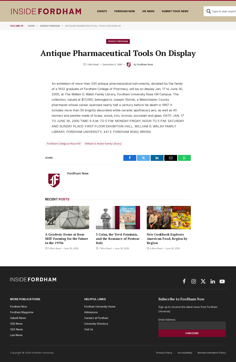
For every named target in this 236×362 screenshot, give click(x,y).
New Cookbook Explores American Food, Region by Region (167, 238)
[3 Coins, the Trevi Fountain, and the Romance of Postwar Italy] (118, 217)
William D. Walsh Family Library (103, 143)
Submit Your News (175, 11)
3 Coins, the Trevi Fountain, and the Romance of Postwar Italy (118, 238)
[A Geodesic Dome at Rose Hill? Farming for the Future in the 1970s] (67, 217)
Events (102, 11)
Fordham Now (124, 11)
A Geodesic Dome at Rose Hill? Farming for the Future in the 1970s (66, 238)
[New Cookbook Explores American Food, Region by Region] (169, 217)
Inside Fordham (118, 41)
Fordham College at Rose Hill (63, 143)
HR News (148, 11)
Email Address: (167, 319)
